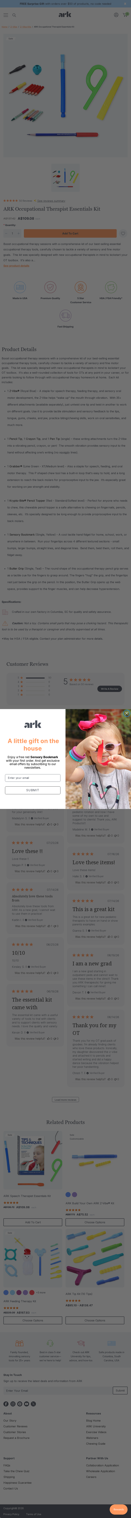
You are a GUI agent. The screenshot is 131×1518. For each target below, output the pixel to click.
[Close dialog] (127, 713)
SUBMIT (32, 790)
